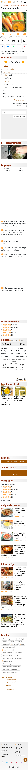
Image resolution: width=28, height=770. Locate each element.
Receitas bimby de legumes (12, 666)
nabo (5, 75)
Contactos (19, 744)
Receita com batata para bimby (13, 658)
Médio (13, 332)
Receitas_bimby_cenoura (11, 655)
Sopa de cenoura (8, 647)
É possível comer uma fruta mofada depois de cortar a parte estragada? (20, 571)
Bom (12, 330)
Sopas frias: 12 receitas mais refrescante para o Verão (20, 536)
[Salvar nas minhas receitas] (24, 40)
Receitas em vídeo (7, 747)
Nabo (22, 644)
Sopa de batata (8, 650)
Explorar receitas (7, 677)
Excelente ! (15, 325)
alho (12, 69)
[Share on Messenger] (8, 47)
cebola (6, 66)
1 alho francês (7, 78)
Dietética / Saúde (11, 679)
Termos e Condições (18, 752)
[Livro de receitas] (13, 2)
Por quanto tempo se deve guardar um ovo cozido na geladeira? (19, 585)
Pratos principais (10, 689)
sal (3, 90)
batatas (6, 81)
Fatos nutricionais (20, 100)
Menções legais (20, 755)
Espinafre (15, 644)
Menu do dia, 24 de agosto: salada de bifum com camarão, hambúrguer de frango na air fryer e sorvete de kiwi (14, 602)
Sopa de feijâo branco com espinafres (19, 398)
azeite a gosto (8, 84)
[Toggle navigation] (25, 2)
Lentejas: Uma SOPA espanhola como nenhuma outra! (20, 511)
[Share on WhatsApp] (13, 47)
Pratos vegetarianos (9, 639)
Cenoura (19, 641)
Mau (12, 335)
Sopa (5, 641)
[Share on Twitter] (19, 47)
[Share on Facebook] (2, 47)
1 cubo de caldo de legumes (12, 87)
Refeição (8, 685)
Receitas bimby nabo (10, 672)
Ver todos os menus (5, 750)
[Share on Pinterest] (24, 47)
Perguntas (5, 754)
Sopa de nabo (7, 661)
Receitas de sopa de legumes (12, 653)
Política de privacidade (18, 748)
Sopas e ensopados (11, 682)
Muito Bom (15, 327)
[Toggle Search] (21, 2)
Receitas (4, 744)
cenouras (7, 72)
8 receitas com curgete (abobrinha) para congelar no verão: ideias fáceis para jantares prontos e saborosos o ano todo (13, 620)
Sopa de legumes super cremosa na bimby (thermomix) (6, 400)
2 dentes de (8, 69)
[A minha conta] (17, 2)
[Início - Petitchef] (2, 5)
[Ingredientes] (2, 385)
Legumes (6, 644)
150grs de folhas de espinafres (13, 96)
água (4, 93)
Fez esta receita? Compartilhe (14, 475)
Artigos (4, 756)
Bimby (21, 639)
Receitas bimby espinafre (11, 669)
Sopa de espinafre (9, 664)
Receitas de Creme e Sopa (19, 522)
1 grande (8, 75)
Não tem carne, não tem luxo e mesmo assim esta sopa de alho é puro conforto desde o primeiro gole (14, 550)
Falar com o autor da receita (15, 462)
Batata (12, 641)
